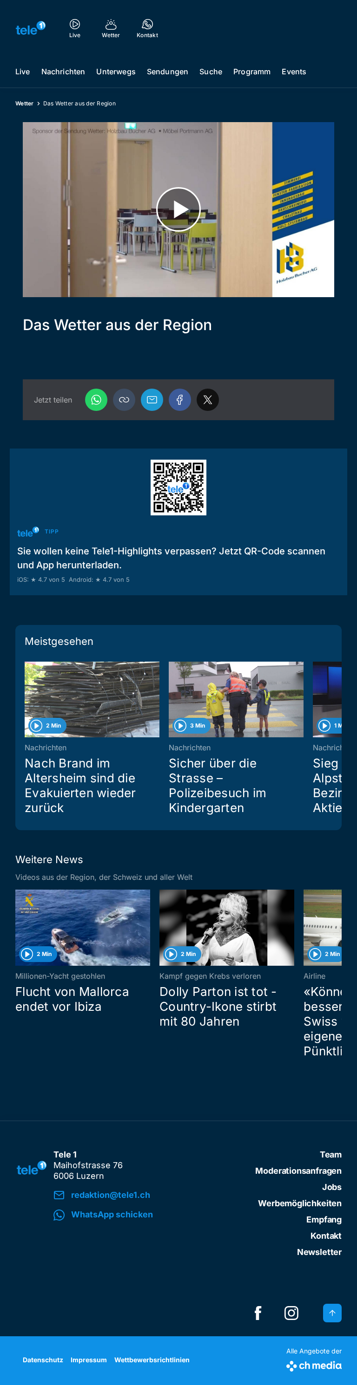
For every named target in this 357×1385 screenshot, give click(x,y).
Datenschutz (43, 1360)
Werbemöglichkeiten (300, 1203)
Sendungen (167, 71)
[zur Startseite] (31, 28)
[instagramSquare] (291, 1313)
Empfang (324, 1219)
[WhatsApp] (96, 400)
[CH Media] (314, 1364)
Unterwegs (115, 71)
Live (22, 71)
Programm (252, 71)
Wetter (24, 103)
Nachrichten (63, 71)
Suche (210, 71)
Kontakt (326, 1236)
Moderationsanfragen (298, 1171)
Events (294, 71)
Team (331, 1154)
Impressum (89, 1360)
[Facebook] (180, 400)
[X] (208, 400)
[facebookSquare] (258, 1313)
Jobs (332, 1187)
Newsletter (319, 1252)
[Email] (152, 400)
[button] (124, 400)
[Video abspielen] (178, 209)
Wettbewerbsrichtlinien (152, 1360)
